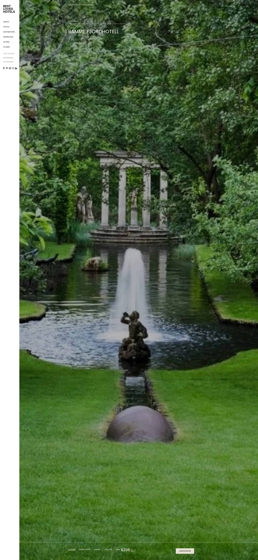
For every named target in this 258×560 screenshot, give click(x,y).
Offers (6, 42)
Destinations (9, 32)
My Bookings (8, 58)
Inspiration (8, 37)
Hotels (6, 27)
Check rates (185, 551)
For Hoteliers (8, 62)
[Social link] (4, 68)
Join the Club (8, 53)
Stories (6, 47)
